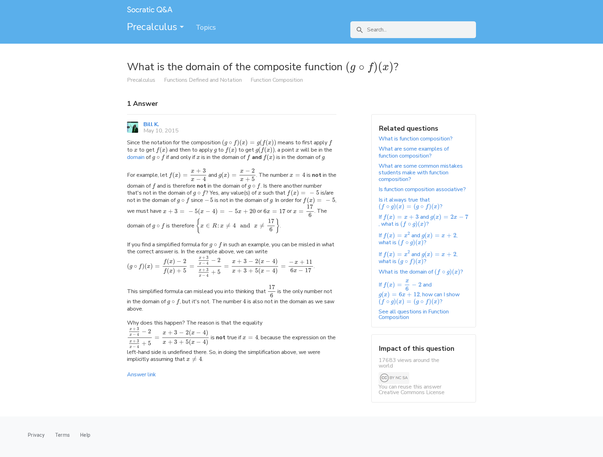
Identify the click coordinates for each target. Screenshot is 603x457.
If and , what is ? (423, 220)
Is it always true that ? (410, 203)
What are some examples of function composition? (414, 152)
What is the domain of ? (421, 272)
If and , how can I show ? (419, 293)
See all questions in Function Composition (414, 314)
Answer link (141, 374)
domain (135, 157)
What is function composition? (416, 139)
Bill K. (151, 124)
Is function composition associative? (422, 189)
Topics (206, 27)
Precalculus (153, 27)
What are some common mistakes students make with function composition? (421, 172)
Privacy (36, 435)
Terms (62, 435)
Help (85, 435)
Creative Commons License (412, 392)
